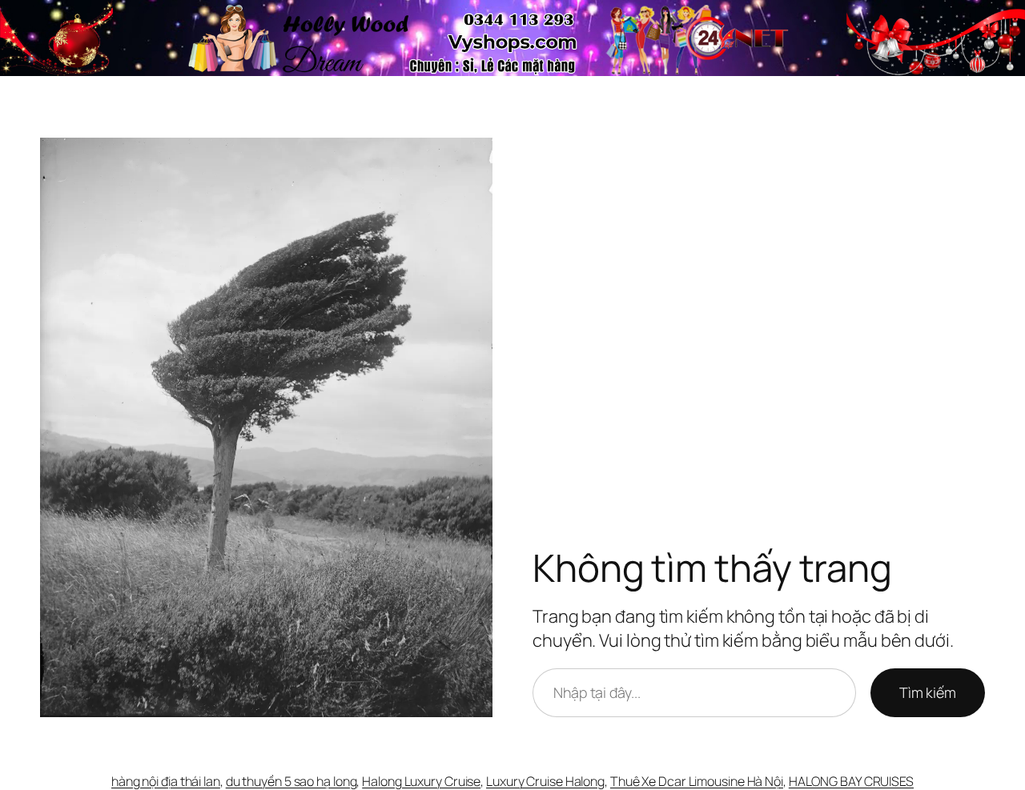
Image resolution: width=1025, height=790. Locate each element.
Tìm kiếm (927, 692)
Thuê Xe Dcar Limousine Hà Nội (696, 781)
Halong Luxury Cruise (421, 781)
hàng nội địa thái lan (165, 781)
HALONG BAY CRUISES (851, 781)
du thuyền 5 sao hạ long (291, 781)
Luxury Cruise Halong (545, 781)
